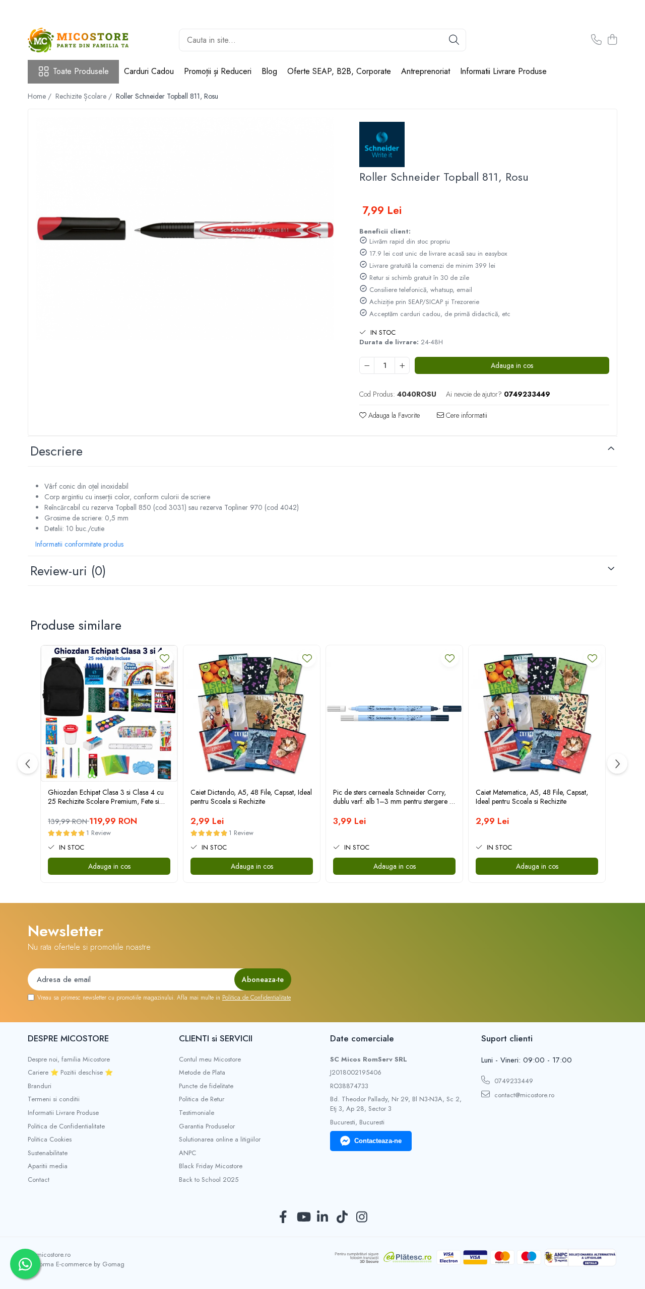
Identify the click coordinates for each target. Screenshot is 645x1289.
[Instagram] (362, 1217)
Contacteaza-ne (378, 1141)
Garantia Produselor (207, 1126)
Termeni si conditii (54, 1099)
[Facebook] (283, 1217)
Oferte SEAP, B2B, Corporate (339, 71)
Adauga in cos (512, 365)
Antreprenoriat (425, 71)
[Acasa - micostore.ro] (78, 40)
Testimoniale (196, 1112)
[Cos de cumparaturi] (612, 40)
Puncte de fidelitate (206, 1086)
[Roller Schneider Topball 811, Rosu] (185, 228)
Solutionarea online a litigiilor (220, 1139)
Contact (38, 1179)
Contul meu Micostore (210, 1059)
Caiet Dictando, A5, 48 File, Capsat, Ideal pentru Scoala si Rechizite (251, 797)
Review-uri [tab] (68, 570)
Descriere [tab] (56, 451)
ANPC (187, 1153)
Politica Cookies (50, 1139)
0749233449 (512, 1081)
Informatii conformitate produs (79, 544)
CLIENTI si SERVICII (215, 1038)
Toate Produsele (81, 71)
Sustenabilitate (48, 1153)
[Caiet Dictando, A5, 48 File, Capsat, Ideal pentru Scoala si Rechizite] (251, 713)
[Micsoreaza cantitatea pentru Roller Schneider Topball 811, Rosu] (366, 365)
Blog (269, 71)
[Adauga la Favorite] (164, 658)
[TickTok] (342, 1217)
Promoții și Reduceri (217, 71)
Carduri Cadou (149, 71)
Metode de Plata (202, 1072)
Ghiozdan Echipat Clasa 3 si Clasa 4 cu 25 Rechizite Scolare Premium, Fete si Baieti (106, 797)
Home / (40, 96)
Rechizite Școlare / (84, 96)
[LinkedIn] (323, 1217)
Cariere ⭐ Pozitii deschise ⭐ (70, 1072)
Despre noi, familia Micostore (69, 1059)
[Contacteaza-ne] (596, 40)
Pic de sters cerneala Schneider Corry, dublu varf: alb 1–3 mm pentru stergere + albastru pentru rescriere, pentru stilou (393, 797)
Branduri (39, 1086)
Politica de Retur (201, 1099)
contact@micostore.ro (523, 1095)
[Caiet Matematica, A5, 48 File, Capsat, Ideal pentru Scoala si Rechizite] (537, 713)
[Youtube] (303, 1217)
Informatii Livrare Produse (503, 71)
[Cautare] (454, 40)
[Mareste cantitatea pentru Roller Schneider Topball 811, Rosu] (402, 365)
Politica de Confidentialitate (256, 997)
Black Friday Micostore (210, 1166)
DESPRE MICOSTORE (68, 1038)
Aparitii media (48, 1166)
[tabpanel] (185, 228)
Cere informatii (465, 415)
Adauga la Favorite (393, 415)
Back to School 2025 (208, 1179)
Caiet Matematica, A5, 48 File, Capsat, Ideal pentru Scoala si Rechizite (532, 797)
